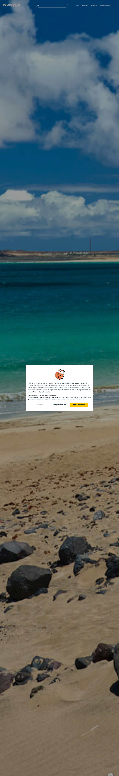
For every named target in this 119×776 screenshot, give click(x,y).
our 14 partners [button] (49, 383)
